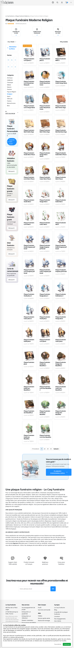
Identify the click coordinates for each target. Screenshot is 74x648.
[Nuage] (11, 67)
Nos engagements (60, 619)
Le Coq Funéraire (59, 607)
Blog (55, 610)
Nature (9, 87)
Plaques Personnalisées (57, 472)
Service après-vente (44, 618)
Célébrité (10, 80)
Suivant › (56, 449)
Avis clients (57, 621)
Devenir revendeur (27, 620)
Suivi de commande (44, 610)
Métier (9, 85)
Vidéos (40, 616)
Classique (10, 82)
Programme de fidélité (29, 622)
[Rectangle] (8, 60)
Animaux (10, 78)
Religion (9, 94)
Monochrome (11, 103)
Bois (8, 105)
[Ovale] (15, 60)
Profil (39, 607)
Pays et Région (11, 92)
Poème (9, 101)
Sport (8, 96)
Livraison (57, 616)
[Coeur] (11, 60)
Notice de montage (44, 620)
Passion (9, 89)
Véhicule (9, 98)
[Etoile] (15, 67)
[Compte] (62, 2)
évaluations (16, 23)
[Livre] (8, 67)
